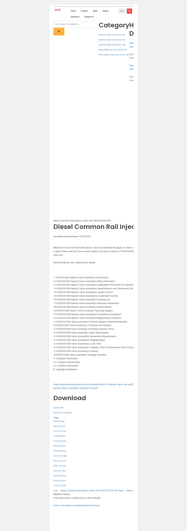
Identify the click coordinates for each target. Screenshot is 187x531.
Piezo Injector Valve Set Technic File (114, 55)
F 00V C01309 (59, 481)
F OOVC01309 (59, 441)
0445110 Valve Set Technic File (112, 35)
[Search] (129, 11)
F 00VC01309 (59, 436)
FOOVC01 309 (59, 476)
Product (84, 11)
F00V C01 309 (59, 461)
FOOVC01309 (59, 426)
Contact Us (89, 17)
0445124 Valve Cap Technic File (112, 45)
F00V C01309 (59, 446)
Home (73, 11)
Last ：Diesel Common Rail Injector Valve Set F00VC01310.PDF (85, 490)
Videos (106, 11)
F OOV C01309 (59, 485)
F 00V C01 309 (59, 431)
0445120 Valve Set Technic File (112, 40)
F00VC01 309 (59, 471)
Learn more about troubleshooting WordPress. (77, 505)
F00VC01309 (59, 421)
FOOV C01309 (59, 451)
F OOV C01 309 (60, 456)
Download (75, 17)
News (95, 11)
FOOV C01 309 (59, 466)
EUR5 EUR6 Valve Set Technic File (113, 50)
